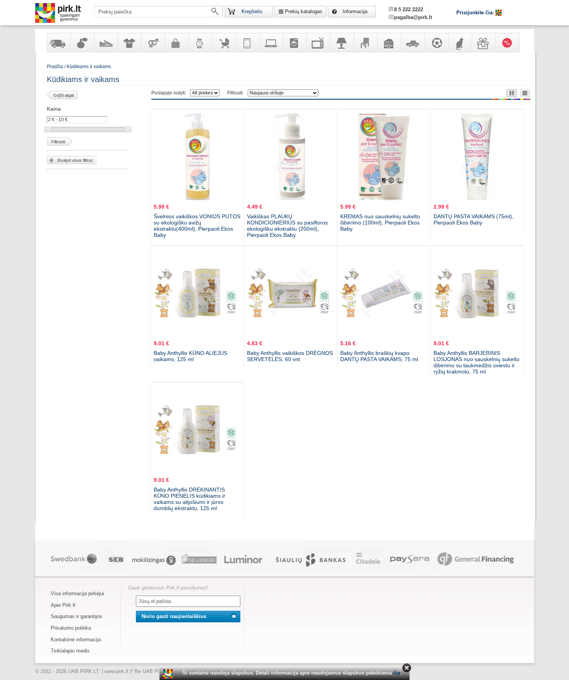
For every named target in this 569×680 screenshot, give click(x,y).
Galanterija (176, 42)
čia (396, 673)
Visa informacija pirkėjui (77, 593)
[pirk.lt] (169, 673)
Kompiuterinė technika (271, 42)
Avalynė (105, 42)
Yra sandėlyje (58, 42)
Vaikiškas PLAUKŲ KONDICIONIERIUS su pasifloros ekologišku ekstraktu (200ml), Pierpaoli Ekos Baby (287, 225)
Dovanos (483, 42)
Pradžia (55, 66)
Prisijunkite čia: (475, 12)
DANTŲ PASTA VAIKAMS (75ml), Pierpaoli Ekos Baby (474, 219)
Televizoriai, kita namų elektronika (318, 42)
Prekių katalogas (303, 11)
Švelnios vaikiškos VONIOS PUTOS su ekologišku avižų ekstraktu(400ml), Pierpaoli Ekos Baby (197, 225)
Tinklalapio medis (70, 651)
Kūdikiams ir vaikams (89, 66)
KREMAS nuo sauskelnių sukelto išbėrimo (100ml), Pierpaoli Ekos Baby (380, 222)
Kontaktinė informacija (76, 639)
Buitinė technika (294, 42)
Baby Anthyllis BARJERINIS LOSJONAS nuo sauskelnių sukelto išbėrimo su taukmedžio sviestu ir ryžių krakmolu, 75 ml (476, 362)
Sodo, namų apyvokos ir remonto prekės (389, 42)
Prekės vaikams (224, 42)
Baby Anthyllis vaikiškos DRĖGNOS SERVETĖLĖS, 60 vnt (290, 356)
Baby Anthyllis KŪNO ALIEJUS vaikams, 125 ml (190, 356)
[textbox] (158, 11)
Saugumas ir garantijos (76, 616)
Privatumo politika (71, 628)
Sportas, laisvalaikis (436, 42)
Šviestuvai (342, 42)
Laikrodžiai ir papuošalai (200, 42)
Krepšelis (252, 11)
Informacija (355, 11)
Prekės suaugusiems (153, 42)
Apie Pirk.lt (63, 605)
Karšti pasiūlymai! (510, 42)
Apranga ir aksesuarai (129, 42)
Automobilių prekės (412, 42)
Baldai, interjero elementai (365, 42)
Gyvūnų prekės (460, 42)
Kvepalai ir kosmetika (82, 42)
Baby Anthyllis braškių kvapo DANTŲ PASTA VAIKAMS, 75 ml (379, 356)
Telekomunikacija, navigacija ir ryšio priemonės (247, 42)
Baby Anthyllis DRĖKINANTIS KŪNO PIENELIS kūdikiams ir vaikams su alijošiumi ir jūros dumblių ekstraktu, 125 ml (189, 498)
